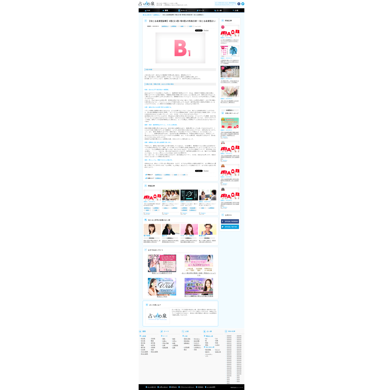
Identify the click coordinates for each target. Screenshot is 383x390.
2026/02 (239, 339)
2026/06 (239, 335)
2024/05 (229, 360)
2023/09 (229, 368)
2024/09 (229, 356)
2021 (228, 377)
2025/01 (229, 353)
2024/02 (239, 362)
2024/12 (239, 353)
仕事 (190, 26)
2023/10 (239, 366)
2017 (228, 381)
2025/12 (239, 341)
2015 (228, 383)
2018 (238, 379)
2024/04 (239, 360)
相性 (202, 208)
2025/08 (239, 345)
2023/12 (239, 364)
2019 (228, 379)
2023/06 (239, 370)
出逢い (166, 208)
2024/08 (239, 356)
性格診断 (192, 208)
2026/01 (229, 341)
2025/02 (239, 351)
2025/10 (239, 343)
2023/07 (229, 370)
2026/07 (229, 335)
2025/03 (229, 351)
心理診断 (184, 210)
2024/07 (229, 358)
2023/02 (239, 373)
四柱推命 (151, 238)
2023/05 (229, 372)
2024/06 (239, 358)
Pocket (206, 30)
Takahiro (147, 213)
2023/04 (239, 372)
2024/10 (239, 354)
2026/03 (229, 339)
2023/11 (229, 366)
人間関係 (173, 26)
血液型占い (165, 26)
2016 (238, 381)
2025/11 (229, 343)
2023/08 (239, 368)
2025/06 (239, 347)
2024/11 (229, 354)
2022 (238, 375)
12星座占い (158, 178)
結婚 (182, 26)
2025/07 (229, 347)
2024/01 (229, 364)
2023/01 (229, 375)
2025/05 (229, 349)
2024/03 (229, 362)
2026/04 (239, 337)
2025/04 (239, 349)
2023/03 (229, 373)
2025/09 (229, 345)
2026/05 (229, 337)
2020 (238, 377)
